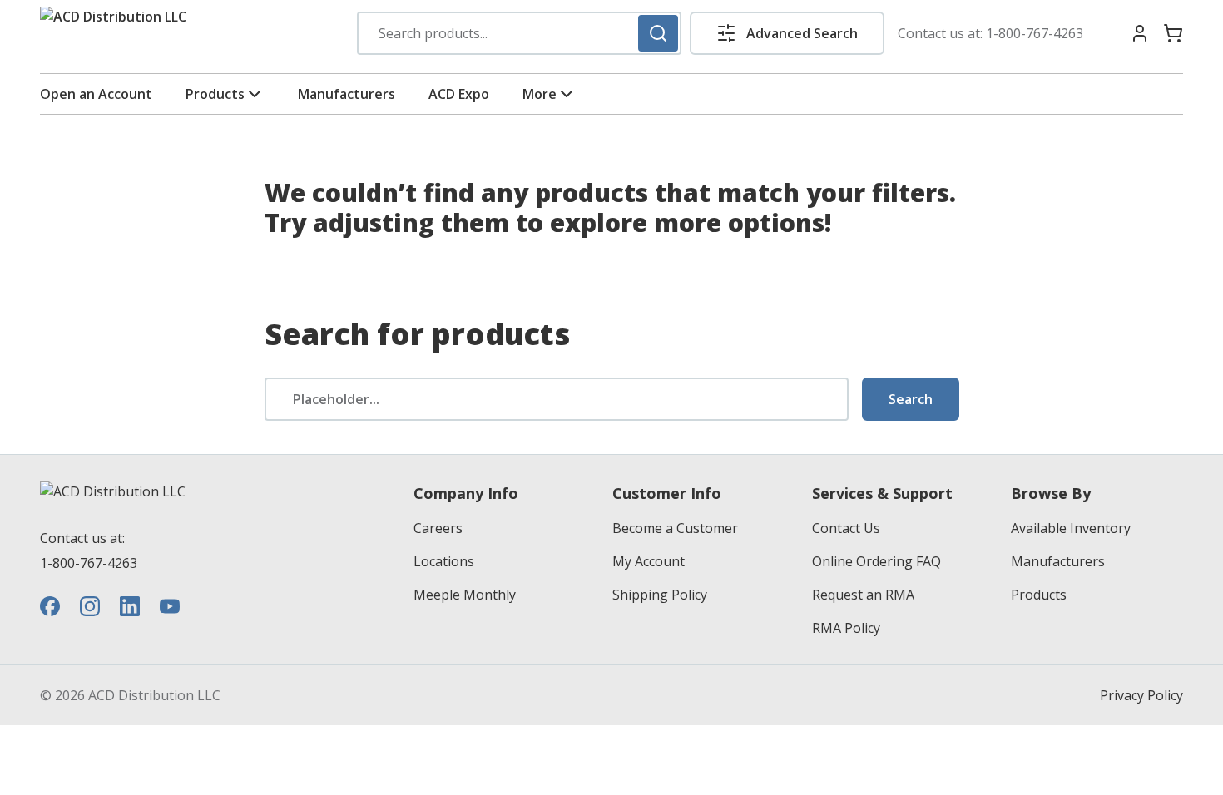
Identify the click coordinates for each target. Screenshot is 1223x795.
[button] (787, 33)
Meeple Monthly (464, 594)
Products (215, 94)
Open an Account (96, 94)
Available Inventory (1071, 528)
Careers (438, 528)
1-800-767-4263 (1034, 33)
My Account (648, 561)
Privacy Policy (1141, 695)
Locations (443, 561)
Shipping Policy (659, 594)
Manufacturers (346, 94)
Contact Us (846, 528)
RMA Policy (846, 628)
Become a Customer (675, 528)
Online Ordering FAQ (876, 561)
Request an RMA (863, 594)
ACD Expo (458, 94)
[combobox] (519, 33)
